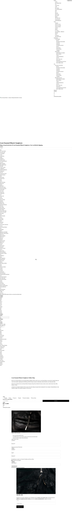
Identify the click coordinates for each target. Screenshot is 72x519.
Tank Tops (1, 360)
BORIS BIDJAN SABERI (60, 52)
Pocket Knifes (2, 350)
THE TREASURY (58, 36)
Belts (1, 332)
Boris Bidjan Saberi (58, 3)
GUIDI (57, 55)
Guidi (56, 6)
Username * (13, 440)
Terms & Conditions (25, 459)
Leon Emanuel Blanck (58, 9)
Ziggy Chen (17, 388)
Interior (1, 340)
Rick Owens (57, 15)
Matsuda (24, 388)
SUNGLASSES (58, 49)
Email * (13, 452)
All (0, 329)
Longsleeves (2, 347)
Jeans (1, 342)
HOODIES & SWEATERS (60, 41)
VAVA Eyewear (57, 19)
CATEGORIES (57, 39)
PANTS (57, 46)
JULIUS (57, 57)
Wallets (1, 362)
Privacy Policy (31, 459)
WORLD (55, 91)
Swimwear (1, 357)
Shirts (1, 352)
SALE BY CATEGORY (59, 65)
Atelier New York (58, 24)
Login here (22, 467)
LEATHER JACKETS (59, 45)
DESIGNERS (57, 51)
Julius (56, 10)
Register (13, 461)
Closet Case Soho (58, 26)
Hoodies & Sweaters (3, 339)
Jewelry (1, 344)
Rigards (56, 16)
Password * (13, 443)
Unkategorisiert (2, 361)
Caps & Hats (2, 335)
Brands (55, 0)
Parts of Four (57, 14)
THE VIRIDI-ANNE (59, 62)
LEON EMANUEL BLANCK (61, 61)
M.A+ (56, 11)
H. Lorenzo (57, 30)
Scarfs (1, 351)
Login (12, 439)
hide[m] (56, 29)
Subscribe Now (20, 506)
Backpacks (1, 330)
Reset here (20, 447)
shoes (1, 365)
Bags (1, 331)
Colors (1, 296)
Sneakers (1, 355)
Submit (1, 295)
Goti (55, 4)
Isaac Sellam (57, 8)
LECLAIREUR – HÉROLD (59, 31)
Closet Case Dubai (58, 25)
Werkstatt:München (58, 20)
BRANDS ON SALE (58, 77)
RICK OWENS (58, 54)
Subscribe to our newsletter (16, 460)
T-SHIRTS (58, 50)
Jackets (1, 341)
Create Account (16, 439)
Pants (1, 349)
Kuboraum (21, 388)
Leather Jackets (2, 346)
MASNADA (58, 60)
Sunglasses (1, 356)
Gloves (1, 337)
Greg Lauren (57, 5)
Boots (1, 334)
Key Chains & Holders (3, 345)
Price (1, 315)
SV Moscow (57, 35)
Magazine (55, 90)
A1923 (56, 1)
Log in (13, 448)
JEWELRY (58, 44)
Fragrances (1, 336)
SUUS (56, 34)
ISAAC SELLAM (59, 59)
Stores (55, 21)
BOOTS (57, 40)
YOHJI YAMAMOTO (59, 56)
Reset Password (14, 466)
